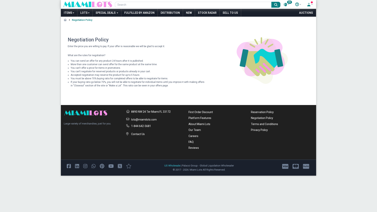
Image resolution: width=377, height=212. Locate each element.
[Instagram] (85, 165)
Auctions (306, 12)
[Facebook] (69, 165)
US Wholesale (172, 165)
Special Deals (106, 12)
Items (68, 12)
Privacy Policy (259, 130)
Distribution (170, 12)
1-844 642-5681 (141, 126)
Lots (84, 12)
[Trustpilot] (128, 165)
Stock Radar (207, 12)
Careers (193, 136)
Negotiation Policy (262, 118)
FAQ (191, 141)
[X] (120, 165)
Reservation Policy (262, 112)
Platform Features (199, 118)
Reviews (193, 147)
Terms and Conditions (264, 124)
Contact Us (138, 134)
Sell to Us (230, 12)
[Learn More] (298, 4)
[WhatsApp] (94, 165)
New (189, 12)
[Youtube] (111, 165)
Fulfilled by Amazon (139, 12)
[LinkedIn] (77, 165)
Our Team (194, 130)
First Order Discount (200, 112)
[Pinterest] (102, 165)
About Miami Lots (199, 124)
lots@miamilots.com (144, 119)
